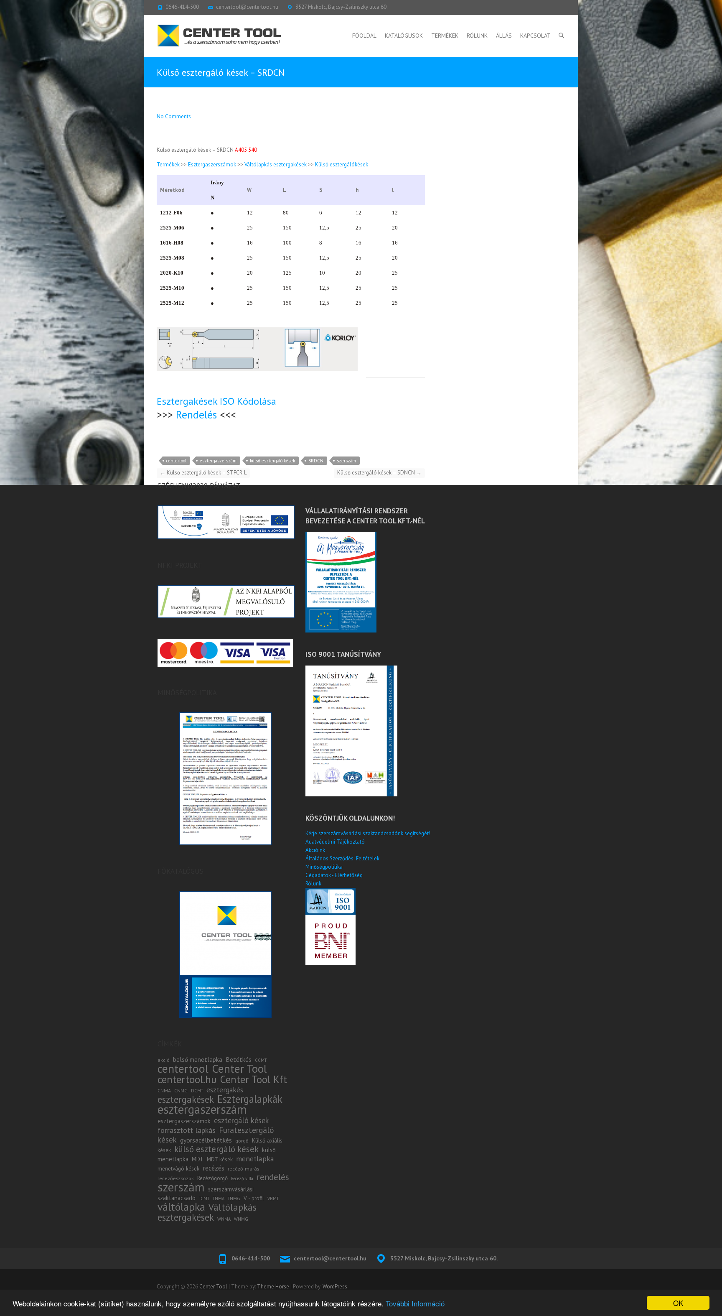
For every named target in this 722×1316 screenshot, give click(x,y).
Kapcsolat (535, 35)
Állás (504, 35)
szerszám (346, 461)
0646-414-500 (182, 6)
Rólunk (477, 35)
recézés (213, 1168)
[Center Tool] (219, 35)
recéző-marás (243, 1169)
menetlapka (255, 1158)
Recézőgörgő (212, 1178)
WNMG (241, 1219)
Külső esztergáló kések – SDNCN (379, 472)
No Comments (174, 116)
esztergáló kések (241, 1120)
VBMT (273, 1198)
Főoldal (364, 35)
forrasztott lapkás (187, 1130)
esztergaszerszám (218, 461)
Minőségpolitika (324, 866)
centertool (176, 461)
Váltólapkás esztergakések (275, 164)
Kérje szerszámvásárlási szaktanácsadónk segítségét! (367, 833)
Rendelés (196, 414)
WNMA (224, 1219)
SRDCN (315, 461)
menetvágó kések (178, 1168)
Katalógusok (404, 35)
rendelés (273, 1177)
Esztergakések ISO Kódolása (216, 401)
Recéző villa (242, 1178)
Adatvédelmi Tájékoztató (335, 841)
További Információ (415, 1303)
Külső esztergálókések (341, 164)
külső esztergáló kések (272, 461)
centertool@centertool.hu (247, 6)
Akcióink (315, 850)
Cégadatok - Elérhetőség (334, 875)
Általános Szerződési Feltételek (342, 858)
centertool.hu (187, 1079)
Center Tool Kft (253, 1079)
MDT (197, 1159)
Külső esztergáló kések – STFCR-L (203, 472)
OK (678, 1303)
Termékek (444, 35)
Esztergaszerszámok (212, 164)
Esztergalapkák (249, 1099)
